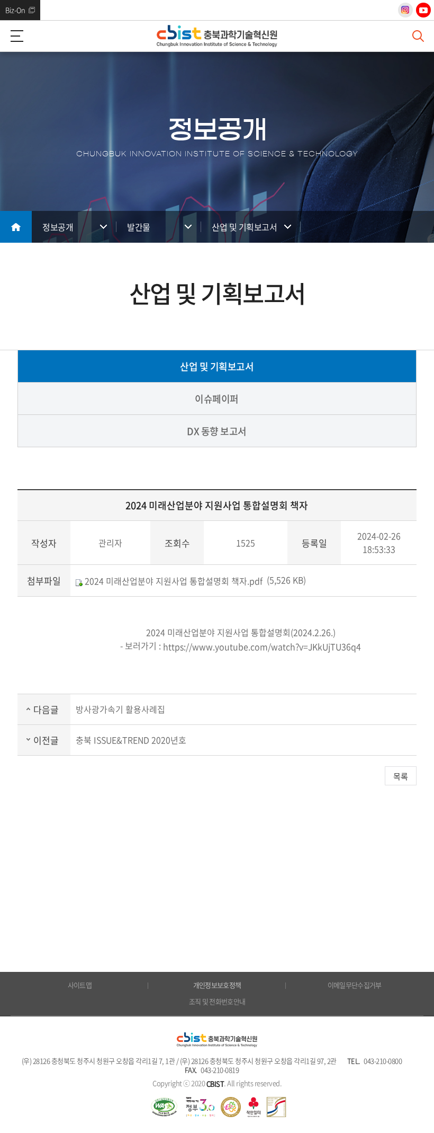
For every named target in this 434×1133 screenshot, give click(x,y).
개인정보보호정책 (217, 985)
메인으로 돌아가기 (16, 227)
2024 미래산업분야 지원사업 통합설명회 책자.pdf (173, 580)
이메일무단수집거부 (355, 985)
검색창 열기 (418, 36)
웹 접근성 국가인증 (164, 1107)
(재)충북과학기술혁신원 (217, 36)
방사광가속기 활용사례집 (120, 709)
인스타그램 (405, 10)
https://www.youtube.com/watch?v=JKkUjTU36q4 (262, 647)
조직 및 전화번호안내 (217, 1001)
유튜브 (423, 10)
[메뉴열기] (16, 36)
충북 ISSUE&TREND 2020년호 (131, 739)
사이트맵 (80, 985)
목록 (400, 776)
